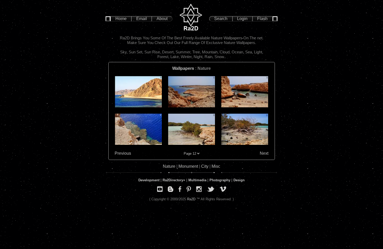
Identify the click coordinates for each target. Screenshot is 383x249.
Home (121, 18)
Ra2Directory (173, 180)
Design (239, 180)
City (204, 166)
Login (242, 18)
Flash (262, 18)
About (162, 18)
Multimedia (197, 180)
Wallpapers (183, 68)
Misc (216, 166)
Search (220, 18)
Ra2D (191, 199)
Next (264, 153)
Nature (169, 166)
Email (141, 18)
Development (148, 180)
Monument (188, 166)
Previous (123, 153)
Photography (219, 180)
